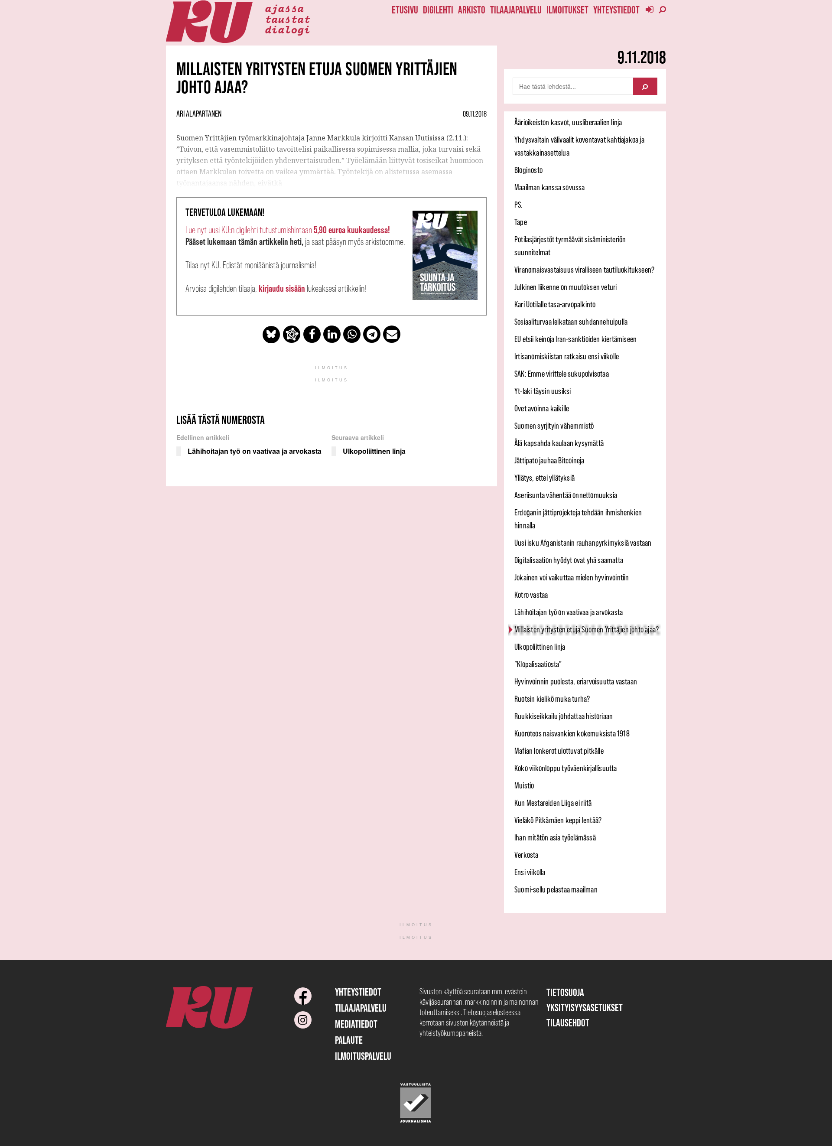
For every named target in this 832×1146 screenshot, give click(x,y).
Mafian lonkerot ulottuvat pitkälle (559, 750)
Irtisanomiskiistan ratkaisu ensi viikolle (566, 356)
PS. (518, 204)
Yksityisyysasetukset (584, 1007)
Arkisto (471, 10)
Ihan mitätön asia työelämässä (555, 837)
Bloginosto (528, 170)
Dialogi (287, 29)
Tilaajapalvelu (516, 10)
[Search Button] (645, 86)
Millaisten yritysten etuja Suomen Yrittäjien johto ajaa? (586, 629)
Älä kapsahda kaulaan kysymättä (559, 443)
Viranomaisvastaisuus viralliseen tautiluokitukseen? (584, 269)
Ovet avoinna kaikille (541, 408)
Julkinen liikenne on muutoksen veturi (565, 287)
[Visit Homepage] (209, 21)
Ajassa (284, 8)
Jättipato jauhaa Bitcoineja (549, 460)
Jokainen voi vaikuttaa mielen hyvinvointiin (571, 577)
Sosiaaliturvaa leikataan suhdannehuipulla (570, 321)
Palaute (349, 1040)
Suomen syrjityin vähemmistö (554, 425)
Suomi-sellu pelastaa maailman (556, 889)
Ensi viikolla (530, 872)
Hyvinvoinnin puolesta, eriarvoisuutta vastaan (575, 681)
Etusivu (405, 10)
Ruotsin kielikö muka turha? (552, 698)
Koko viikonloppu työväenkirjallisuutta (565, 768)
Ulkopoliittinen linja (539, 646)
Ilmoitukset (567, 10)
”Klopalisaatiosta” (538, 664)
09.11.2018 (475, 114)
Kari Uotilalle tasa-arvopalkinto (554, 304)
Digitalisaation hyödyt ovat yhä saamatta (568, 560)
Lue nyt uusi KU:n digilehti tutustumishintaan (287, 230)
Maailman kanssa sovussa (549, 187)
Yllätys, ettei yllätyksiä (544, 477)
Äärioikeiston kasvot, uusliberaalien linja (568, 122)
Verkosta (526, 855)
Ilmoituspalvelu (363, 1056)
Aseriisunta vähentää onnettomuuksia (565, 495)
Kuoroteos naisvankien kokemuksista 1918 (572, 733)
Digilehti (438, 10)
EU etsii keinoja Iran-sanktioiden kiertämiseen (575, 339)
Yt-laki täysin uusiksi (542, 391)
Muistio (524, 785)
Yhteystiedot (616, 10)
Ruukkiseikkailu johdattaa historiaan (563, 716)
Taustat (287, 18)
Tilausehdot (567, 1023)
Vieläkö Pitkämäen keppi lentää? (557, 820)
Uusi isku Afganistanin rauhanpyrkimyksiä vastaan (583, 542)
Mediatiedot (356, 1024)
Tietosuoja (565, 992)
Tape (520, 222)
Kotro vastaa (531, 594)
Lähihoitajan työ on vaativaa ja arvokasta (568, 612)
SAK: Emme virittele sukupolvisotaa (561, 373)
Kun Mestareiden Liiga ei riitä (553, 802)
